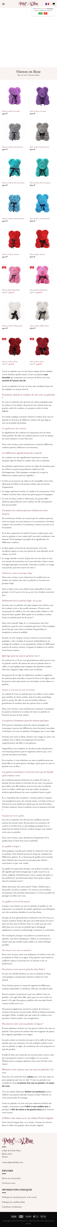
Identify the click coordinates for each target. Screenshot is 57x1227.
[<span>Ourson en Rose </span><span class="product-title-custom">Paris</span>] (14, 346)
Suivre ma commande (11, 1178)
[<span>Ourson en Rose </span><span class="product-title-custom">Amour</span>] (14, 239)
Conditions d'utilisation (12, 1206)
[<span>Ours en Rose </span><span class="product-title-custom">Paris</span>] (42, 346)
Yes (40, 13)
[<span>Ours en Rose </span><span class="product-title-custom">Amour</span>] (42, 239)
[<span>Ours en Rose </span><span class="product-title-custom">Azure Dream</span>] (42, 203)
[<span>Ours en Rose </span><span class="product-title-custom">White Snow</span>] (42, 310)
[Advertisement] (28, 37)
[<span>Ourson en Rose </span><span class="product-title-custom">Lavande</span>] (14, 96)
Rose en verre (22, 75)
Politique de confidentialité (13, 1202)
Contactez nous (8, 1183)
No (45, 13)
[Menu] (3, 4)
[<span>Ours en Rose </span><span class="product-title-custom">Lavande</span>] (42, 96)
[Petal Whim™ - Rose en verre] (28, 3)
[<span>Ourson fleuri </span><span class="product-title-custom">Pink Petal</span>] (14, 275)
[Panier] (53, 4)
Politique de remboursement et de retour (19, 1197)
